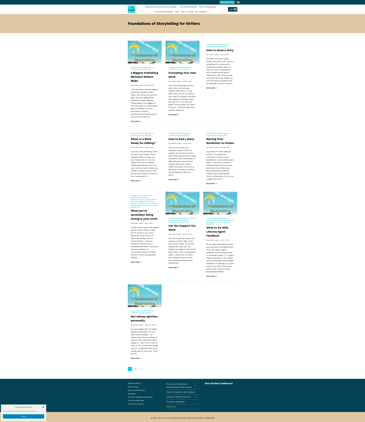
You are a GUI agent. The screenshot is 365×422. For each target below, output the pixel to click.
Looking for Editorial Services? (178, 397)
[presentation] (145, 52)
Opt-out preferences (136, 390)
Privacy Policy (133, 387)
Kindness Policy (134, 383)
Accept (23, 416)
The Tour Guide (187, 12)
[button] (43, 407)
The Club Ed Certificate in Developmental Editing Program (179, 385)
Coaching (131, 394)
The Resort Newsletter (163, 12)
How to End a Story (181, 139)
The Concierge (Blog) (207, 7)
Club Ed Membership (188, 7)
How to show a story (220, 50)
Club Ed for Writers (227, 2)
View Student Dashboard (218, 383)
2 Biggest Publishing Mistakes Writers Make (144, 76)
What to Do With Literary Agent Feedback (217, 231)
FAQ (177, 12)
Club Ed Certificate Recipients (140, 397)
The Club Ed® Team (136, 400)
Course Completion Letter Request (180, 392)
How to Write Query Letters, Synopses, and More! (220, 222)
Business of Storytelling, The (180, 218)
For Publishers (201, 12)
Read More (136, 121)
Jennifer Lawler (138, 85)
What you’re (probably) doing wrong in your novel (144, 214)
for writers (135, 67)
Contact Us (171, 407)
